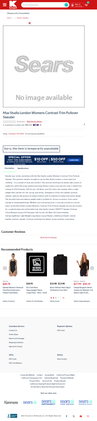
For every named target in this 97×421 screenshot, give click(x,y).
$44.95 (29, 283)
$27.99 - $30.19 (82, 283)
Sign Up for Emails (15, 346)
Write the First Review (34, 121)
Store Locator (62, 359)
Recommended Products (17, 249)
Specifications (23, 168)
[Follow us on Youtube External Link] (80, 416)
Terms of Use (47, 381)
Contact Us (13, 330)
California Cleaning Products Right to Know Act (47, 384)
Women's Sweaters (23, 18)
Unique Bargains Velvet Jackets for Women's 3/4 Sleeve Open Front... (83, 290)
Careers (40, 375)
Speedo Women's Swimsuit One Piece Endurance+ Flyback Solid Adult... (13, 290)
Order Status (13, 334)
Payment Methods (67, 378)
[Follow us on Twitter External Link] (73, 416)
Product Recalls (60, 381)
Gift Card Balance (15, 363)
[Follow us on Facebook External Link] (66, 416)
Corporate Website (27, 375)
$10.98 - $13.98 (57, 283)
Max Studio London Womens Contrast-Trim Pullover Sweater (40, 115)
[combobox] (45, 4)
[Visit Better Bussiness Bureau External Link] (12, 416)
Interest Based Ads (51, 378)
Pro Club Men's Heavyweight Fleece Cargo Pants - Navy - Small (36, 290)
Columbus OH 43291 (16, 134)
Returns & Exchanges (16, 338)
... (13, 18)
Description (9, 168)
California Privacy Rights (65, 375)
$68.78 (6, 283)
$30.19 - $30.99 (79, 281)
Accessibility (49, 375)
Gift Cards (61, 330)
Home (9, 18)
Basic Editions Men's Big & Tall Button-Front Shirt (60, 288)
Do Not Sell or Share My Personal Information (47, 387)
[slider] (56, 297)
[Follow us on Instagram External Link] (88, 416)
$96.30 (5, 281)
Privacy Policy (34, 381)
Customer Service (16, 326)
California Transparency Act (31, 378)
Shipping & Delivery (16, 342)
